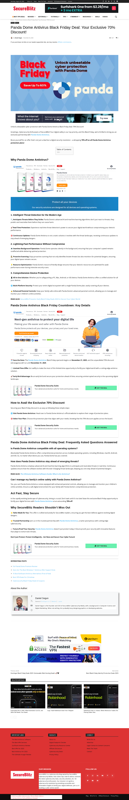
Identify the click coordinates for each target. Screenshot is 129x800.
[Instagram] (106, 1)
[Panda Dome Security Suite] (22, 390)
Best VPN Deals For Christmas (23, 577)
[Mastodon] (97, 781)
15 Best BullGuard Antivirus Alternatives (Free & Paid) (32, 574)
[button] (115, 16)
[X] (114, 1)
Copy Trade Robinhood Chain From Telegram (60, 710)
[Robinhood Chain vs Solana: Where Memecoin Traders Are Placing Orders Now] (101, 696)
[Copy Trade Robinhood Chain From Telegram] (64, 696)
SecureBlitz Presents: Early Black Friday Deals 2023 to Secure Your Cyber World (50, 299)
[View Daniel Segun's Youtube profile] (31, 605)
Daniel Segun (18, 38)
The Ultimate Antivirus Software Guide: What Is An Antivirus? (45, 474)
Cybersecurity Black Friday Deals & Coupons (29, 581)
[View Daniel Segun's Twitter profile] (31, 601)
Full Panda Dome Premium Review (25, 566)
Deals (12, 20)
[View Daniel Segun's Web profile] (31, 610)
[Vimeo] (88, 781)
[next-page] (15, 717)
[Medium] (103, 776)
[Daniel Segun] (12, 38)
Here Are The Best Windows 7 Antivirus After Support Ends (34, 570)
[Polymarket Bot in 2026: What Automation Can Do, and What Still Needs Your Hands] (28, 696)
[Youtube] (117, 1)
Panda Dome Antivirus (40, 135)
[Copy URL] (48, 50)
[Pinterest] (111, 1)
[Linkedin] (109, 1)
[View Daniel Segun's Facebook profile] (31, 596)
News (17, 23)
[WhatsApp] (38, 50)
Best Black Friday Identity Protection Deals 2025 (102, 673)
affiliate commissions (64, 42)
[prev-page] (12, 717)
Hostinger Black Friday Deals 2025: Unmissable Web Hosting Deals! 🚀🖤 (35, 673)
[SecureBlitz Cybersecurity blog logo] (27, 8)
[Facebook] (103, 1)
